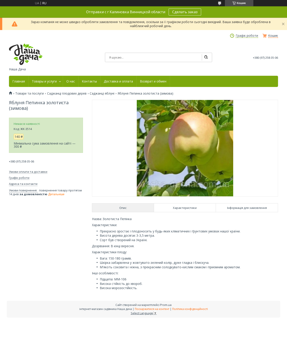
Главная (18, 81)
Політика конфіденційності (190, 309)
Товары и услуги (44, 81)
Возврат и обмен (153, 81)
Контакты (89, 81)
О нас (70, 81)
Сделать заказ (185, 11)
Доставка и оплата (118, 81)
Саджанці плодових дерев (67, 93)
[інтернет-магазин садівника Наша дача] (26, 54)
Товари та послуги (29, 93)
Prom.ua (166, 305)
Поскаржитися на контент (152, 309)
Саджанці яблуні (102, 93)
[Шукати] (206, 57)
